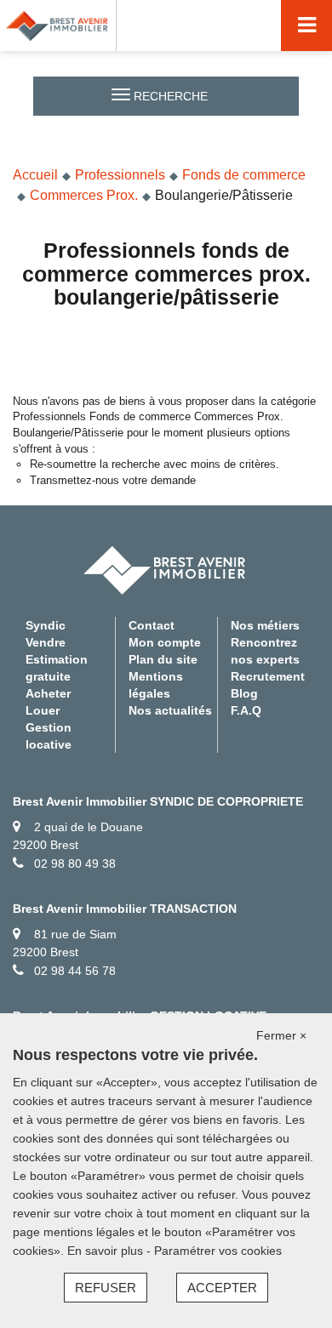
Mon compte (165, 642)
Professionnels (120, 175)
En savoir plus (106, 1250)
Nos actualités (170, 710)
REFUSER (105, 1287)
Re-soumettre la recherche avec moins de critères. (154, 464)
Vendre (46, 642)
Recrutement (268, 676)
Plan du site (163, 659)
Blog (244, 693)
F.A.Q (246, 710)
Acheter (48, 693)
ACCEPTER (222, 1287)
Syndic (46, 625)
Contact (152, 625)
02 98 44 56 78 (75, 970)
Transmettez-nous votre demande (113, 480)
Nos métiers (265, 625)
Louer (43, 710)
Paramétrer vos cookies (218, 1250)
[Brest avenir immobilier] (58, 24)
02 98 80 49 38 (75, 863)
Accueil (35, 175)
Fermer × (281, 1035)
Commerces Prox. (84, 195)
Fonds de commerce (244, 175)
